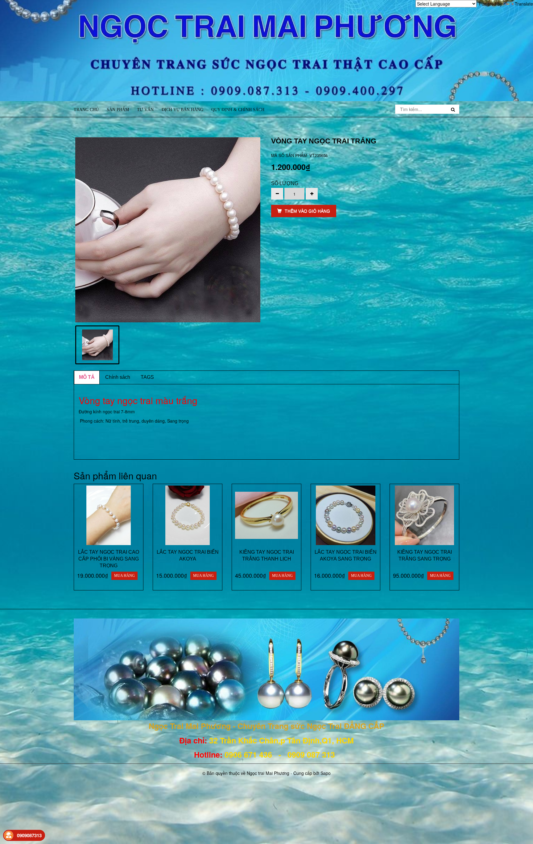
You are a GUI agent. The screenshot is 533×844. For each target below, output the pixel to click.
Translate (524, 4)
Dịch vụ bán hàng (182, 109)
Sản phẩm (118, 109)
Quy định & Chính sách (237, 109)
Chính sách (117, 377)
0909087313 (29, 835)
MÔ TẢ (87, 377)
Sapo (325, 773)
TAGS (147, 377)
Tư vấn (145, 109)
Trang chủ (86, 109)
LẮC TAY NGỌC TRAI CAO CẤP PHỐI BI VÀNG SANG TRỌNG (108, 558)
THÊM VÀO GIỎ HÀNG (307, 211)
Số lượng (284, 183)
